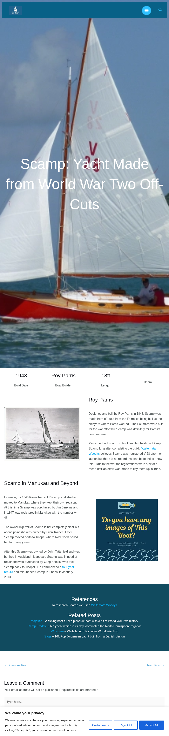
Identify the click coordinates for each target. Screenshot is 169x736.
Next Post (155, 665)
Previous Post (16, 665)
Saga (48, 636)
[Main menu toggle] (146, 10)
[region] (84, 721)
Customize (99, 725)
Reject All (126, 725)
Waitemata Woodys (104, 605)
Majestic (37, 621)
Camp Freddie (37, 626)
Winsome (58, 631)
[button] (160, 10)
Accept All (151, 725)
